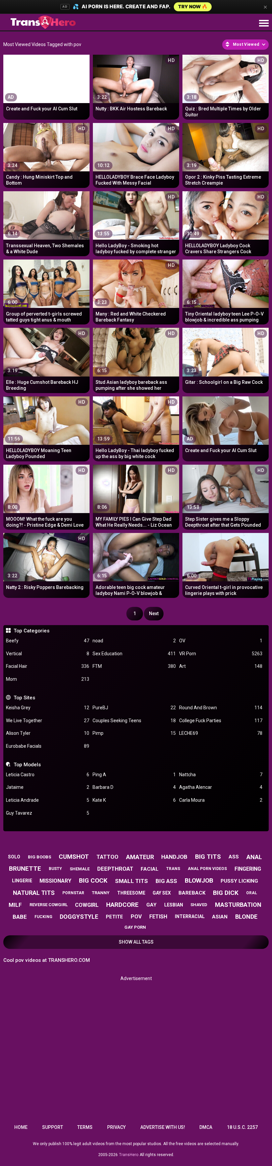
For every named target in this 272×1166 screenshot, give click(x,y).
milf (15, 905)
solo (14, 856)
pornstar (73, 893)
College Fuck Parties (220, 720)
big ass (166, 881)
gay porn (135, 927)
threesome (131, 893)
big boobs (39, 856)
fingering (248, 869)
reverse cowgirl (49, 904)
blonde (246, 916)
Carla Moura (220, 800)
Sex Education (134, 653)
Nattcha (220, 774)
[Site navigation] (264, 23)
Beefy (47, 640)
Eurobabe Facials (47, 746)
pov (136, 916)
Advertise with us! (162, 1127)
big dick (225, 893)
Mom (47, 679)
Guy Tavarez (47, 813)
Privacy (116, 1127)
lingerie (22, 880)
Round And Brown (220, 707)
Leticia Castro (47, 774)
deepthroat (115, 868)
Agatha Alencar (220, 787)
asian (220, 917)
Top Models (27, 765)
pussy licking (239, 881)
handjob (174, 856)
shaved (198, 904)
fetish (158, 916)
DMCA (205, 1127)
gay (151, 905)
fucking (43, 916)
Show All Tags (136, 942)
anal (254, 856)
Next (154, 613)
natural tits (34, 892)
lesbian (173, 904)
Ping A (134, 774)
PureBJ (134, 707)
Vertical (47, 653)
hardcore (122, 904)
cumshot (74, 856)
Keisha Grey (47, 707)
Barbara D (134, 787)
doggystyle (79, 916)
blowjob (199, 880)
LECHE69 (220, 733)
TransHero (128, 1154)
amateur (140, 856)
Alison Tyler (47, 733)
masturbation (238, 904)
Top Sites (24, 698)
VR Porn (220, 653)
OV (220, 640)
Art (220, 666)
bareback (191, 893)
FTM (134, 666)
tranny (100, 892)
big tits (208, 856)
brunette (25, 868)
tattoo (107, 857)
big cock (93, 880)
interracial (190, 916)
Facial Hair (47, 666)
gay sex (162, 893)
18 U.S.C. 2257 (242, 1127)
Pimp (134, 733)
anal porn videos (207, 868)
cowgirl (87, 905)
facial (150, 869)
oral (251, 893)
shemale (80, 868)
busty (55, 868)
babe (20, 916)
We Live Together (47, 720)
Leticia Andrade (47, 800)
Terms (85, 1127)
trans (173, 868)
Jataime (47, 787)
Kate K (134, 800)
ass (234, 857)
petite (114, 917)
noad (134, 640)
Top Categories (31, 631)
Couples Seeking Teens (134, 720)
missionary (55, 881)
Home (21, 1127)
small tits (131, 881)
